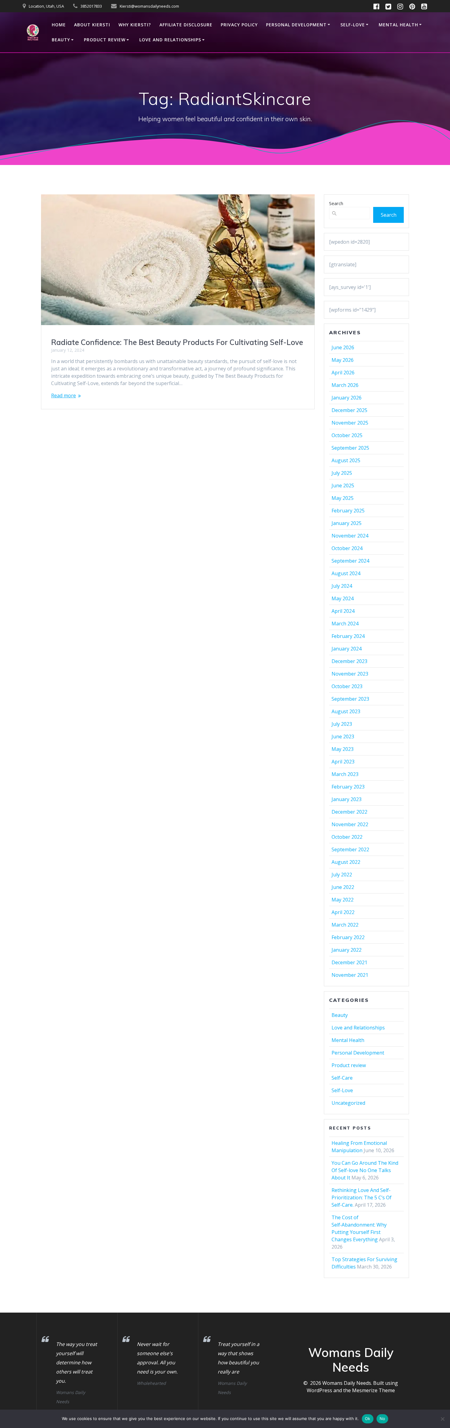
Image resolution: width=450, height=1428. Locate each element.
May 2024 (343, 598)
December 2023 (349, 661)
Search (336, 203)
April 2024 (343, 611)
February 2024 (348, 636)
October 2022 (347, 837)
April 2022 (343, 912)
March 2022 (345, 924)
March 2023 (345, 774)
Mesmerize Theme (373, 1390)
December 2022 (349, 811)
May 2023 (343, 749)
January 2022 (347, 949)
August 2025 (346, 460)
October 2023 (347, 686)
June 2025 (343, 485)
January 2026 (347, 397)
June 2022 (343, 887)
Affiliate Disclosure (185, 25)
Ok (367, 1418)
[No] (442, 1419)
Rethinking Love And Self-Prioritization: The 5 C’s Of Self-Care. (362, 1197)
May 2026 (343, 360)
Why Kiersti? (134, 25)
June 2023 (343, 736)
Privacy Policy (239, 25)
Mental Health (398, 25)
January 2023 (347, 799)
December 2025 (349, 410)
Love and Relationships (170, 40)
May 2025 (343, 498)
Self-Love (352, 25)
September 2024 (350, 560)
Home (59, 25)
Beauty (61, 40)
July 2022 (342, 874)
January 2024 (347, 648)
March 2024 (345, 623)
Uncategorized (348, 1103)
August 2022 (346, 862)
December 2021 (349, 962)
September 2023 (350, 698)
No (382, 1418)
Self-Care (342, 1077)
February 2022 (348, 937)
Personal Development (296, 25)
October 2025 (347, 435)
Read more (63, 395)
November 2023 (350, 673)
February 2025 (348, 510)
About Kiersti (92, 25)
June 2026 (343, 347)
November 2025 (350, 422)
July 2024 (342, 586)
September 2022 (350, 849)
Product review (105, 40)
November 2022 (350, 824)
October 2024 (347, 548)
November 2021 (350, 975)
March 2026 (345, 385)
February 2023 (348, 786)
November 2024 (350, 535)
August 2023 (346, 711)
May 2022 (343, 899)
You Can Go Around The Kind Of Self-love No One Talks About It (365, 1170)
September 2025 (350, 447)
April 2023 (343, 761)
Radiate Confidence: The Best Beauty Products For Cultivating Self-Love (177, 342)
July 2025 (342, 473)
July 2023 (342, 724)
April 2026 (343, 372)
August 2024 (346, 573)
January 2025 (347, 523)
